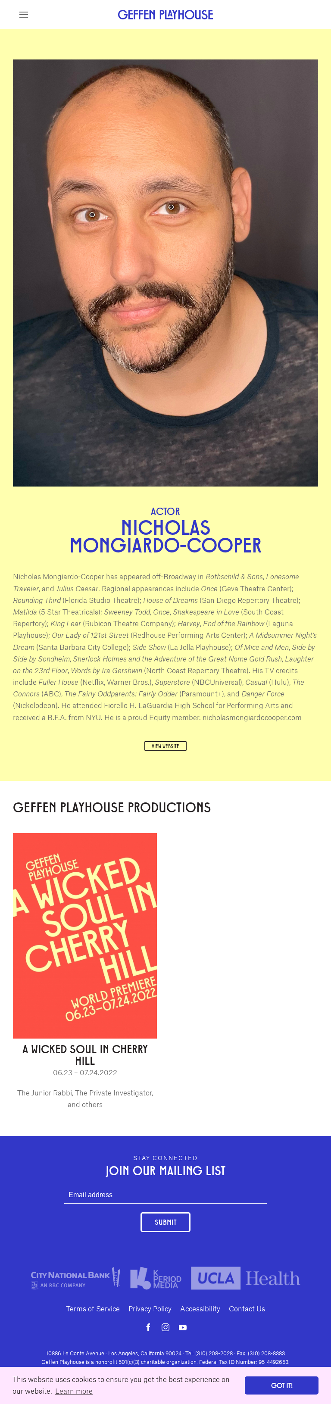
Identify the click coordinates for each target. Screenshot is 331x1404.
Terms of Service (93, 1308)
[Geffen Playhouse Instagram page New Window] (165, 1327)
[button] (23, 14)
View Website (165, 746)
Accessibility (200, 1308)
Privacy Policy (150, 1308)
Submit (165, 1222)
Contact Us (247, 1308)
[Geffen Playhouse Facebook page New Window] (148, 1327)
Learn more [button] (74, 1390)
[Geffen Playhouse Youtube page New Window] (182, 1327)
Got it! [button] (282, 1385)
